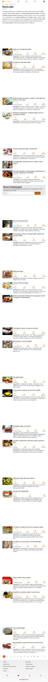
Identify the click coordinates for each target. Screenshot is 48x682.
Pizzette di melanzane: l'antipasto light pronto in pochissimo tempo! (28, 113)
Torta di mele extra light (20, 283)
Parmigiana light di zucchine (22, 426)
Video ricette (6, 664)
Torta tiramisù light (19, 628)
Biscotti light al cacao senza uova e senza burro (28, 642)
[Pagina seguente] (41, 656)
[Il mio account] (26, 1)
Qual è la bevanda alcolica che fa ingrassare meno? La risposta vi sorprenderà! (29, 296)
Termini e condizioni (30, 666)
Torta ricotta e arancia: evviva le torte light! (26, 390)
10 (34, 656)
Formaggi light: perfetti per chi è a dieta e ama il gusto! (28, 162)
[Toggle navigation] (44, 1)
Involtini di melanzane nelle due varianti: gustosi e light (28, 441)
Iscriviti (37, 193)
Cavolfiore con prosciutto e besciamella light (27, 541)
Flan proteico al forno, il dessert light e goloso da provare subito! (28, 234)
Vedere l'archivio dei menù (9, 666)
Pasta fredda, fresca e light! (21, 577)
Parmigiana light (18, 377)
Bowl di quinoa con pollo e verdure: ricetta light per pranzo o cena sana (29, 99)
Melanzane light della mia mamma (23, 478)
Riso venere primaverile (20, 221)
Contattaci (28, 662)
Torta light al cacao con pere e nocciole (25, 328)
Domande (5, 668)
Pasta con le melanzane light (22, 49)
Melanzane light (18, 271)
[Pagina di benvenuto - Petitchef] (3, 4)
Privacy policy (29, 664)
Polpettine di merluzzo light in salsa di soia (26, 592)
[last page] (44, 656)
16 (38, 656)
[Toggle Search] (35, 1)
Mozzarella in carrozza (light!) (22, 341)
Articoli (5, 671)
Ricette (4, 662)
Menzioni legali (29, 668)
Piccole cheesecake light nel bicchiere (25, 149)
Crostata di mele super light (21, 62)
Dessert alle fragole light (20, 491)
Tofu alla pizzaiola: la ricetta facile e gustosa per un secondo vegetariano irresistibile (29, 172)
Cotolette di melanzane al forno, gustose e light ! (28, 527)
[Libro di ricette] (18, 1)
